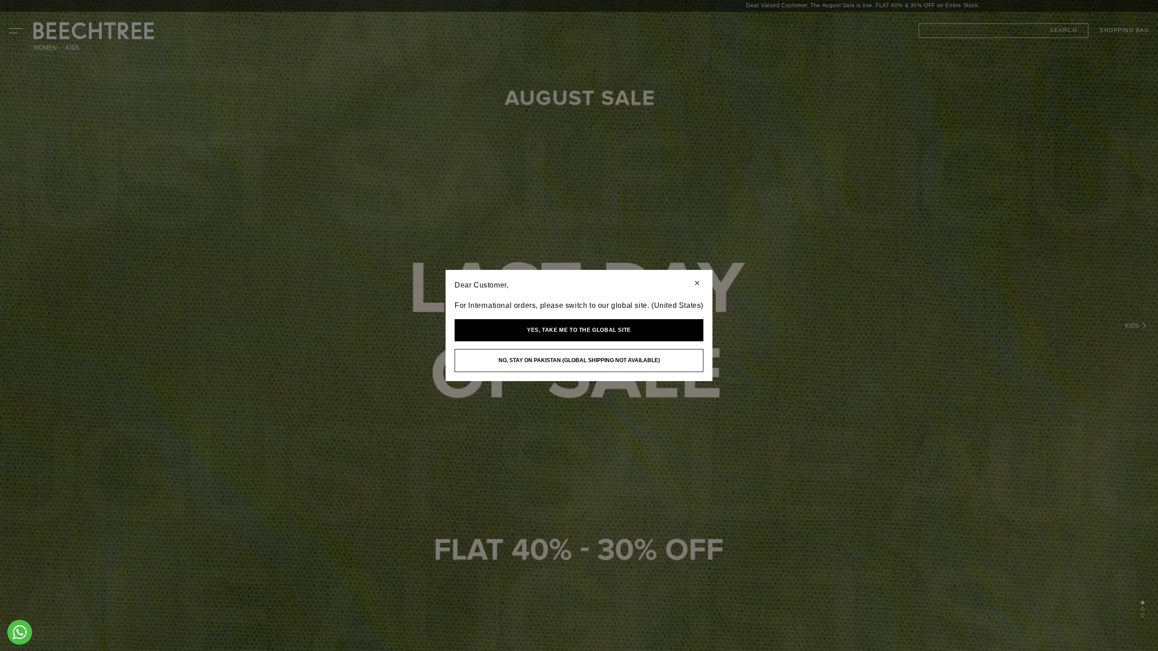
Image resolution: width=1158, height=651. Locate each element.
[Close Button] (697, 283)
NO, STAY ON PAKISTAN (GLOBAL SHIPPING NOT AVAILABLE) (579, 360)
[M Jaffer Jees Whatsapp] (19, 632)
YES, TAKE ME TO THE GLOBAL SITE (579, 330)
